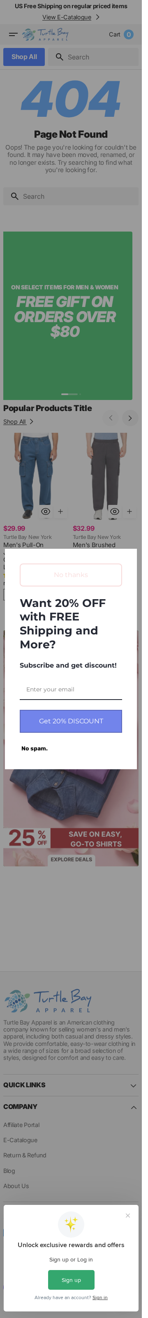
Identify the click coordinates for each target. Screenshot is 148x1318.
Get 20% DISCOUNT (71, 721)
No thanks (71, 575)
